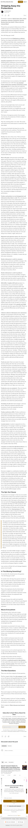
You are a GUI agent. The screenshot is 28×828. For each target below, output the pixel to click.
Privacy (13, 818)
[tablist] (6, 746)
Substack (8, 825)
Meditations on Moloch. (19, 38)
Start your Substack (10, 822)
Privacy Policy (14, 811)
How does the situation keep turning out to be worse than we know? (10, 771)
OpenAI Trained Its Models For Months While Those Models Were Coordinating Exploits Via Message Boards (10, 767)
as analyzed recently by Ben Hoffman (16, 660)
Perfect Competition (6, 50)
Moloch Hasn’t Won (17, 18)
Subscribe (20, 1)
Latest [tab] (6, 762)
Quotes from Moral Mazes (18, 502)
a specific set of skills (21, 304)
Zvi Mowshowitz (7, 11)
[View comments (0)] (5, 15)
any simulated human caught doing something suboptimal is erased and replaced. (14, 84)
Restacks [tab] (10, 745)
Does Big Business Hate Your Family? (12, 21)
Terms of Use (20, 809)
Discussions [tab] (11, 762)
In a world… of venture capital (13, 663)
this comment (18, 676)
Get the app (20, 822)
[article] (14, 770)
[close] (24, 780)
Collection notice (23, 818)
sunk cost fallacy (17, 371)
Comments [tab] (4, 745)
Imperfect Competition (13, 20)
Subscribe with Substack (15, 806)
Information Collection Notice (16, 810)
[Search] (25, 762)
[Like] (2, 15)
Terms (17, 818)
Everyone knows (16, 509)
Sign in (25, 1)
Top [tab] (2, 762)
